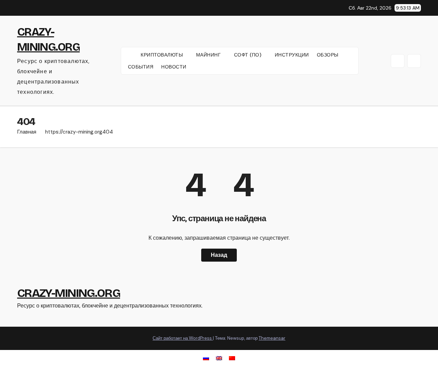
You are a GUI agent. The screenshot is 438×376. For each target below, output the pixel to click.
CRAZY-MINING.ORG (68, 293)
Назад (219, 255)
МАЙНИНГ (209, 55)
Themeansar (272, 338)
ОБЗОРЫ (327, 55)
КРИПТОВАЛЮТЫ (162, 55)
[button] (397, 61)
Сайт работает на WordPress (183, 338)
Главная (26, 131)
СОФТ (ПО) (248, 55)
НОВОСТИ (173, 67)
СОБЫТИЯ (141, 67)
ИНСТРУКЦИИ (292, 55)
